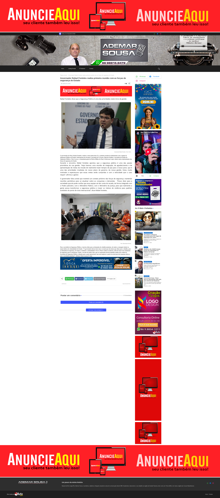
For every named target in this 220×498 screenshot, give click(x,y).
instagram (143, 81)
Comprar (156, 176)
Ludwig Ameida (72, 68)
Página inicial (63, 75)
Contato (91, 68)
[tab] (63, 68)
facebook (156, 76)
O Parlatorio (82, 68)
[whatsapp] (154, 34)
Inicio (62, 68)
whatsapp (142, 76)
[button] (159, 68)
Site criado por (10, 494)
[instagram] (160, 34)
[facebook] (157, 34)
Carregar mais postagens (95, 310)
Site (142, 176)
